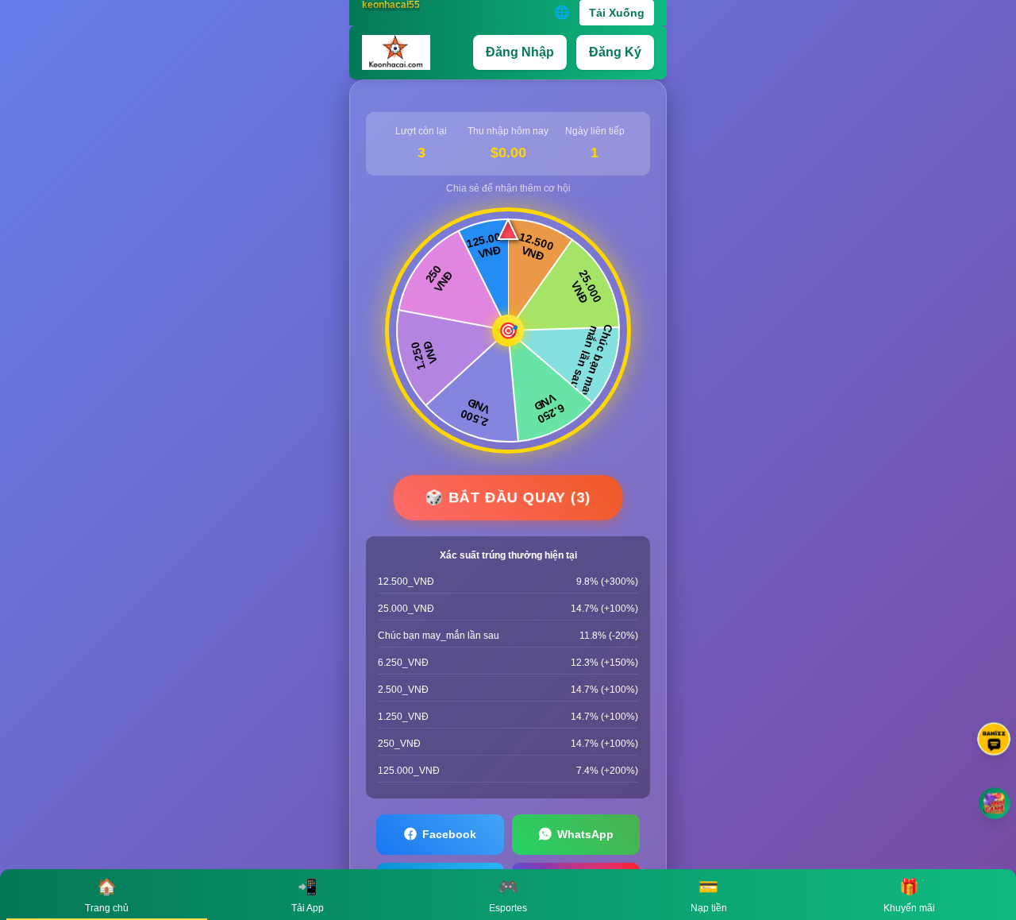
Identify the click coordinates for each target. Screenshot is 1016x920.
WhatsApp (585, 834)
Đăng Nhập (520, 52)
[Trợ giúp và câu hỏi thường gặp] (993, 739)
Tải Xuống (617, 12)
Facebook (449, 834)
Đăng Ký (615, 52)
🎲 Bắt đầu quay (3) (508, 497)
